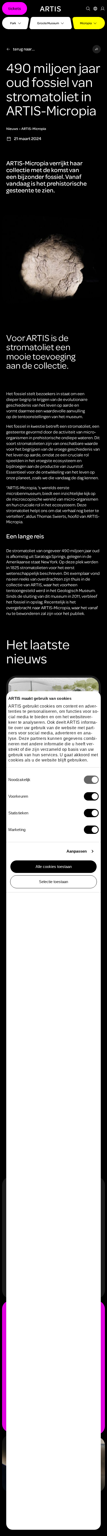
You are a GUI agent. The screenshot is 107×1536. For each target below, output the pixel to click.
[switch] (91, 796)
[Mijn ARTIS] (102, 8)
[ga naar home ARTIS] (50, 8)
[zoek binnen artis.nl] (88, 8)
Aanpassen (76, 851)
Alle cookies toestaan (54, 866)
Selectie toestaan (53, 881)
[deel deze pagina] (96, 49)
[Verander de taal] (95, 8)
